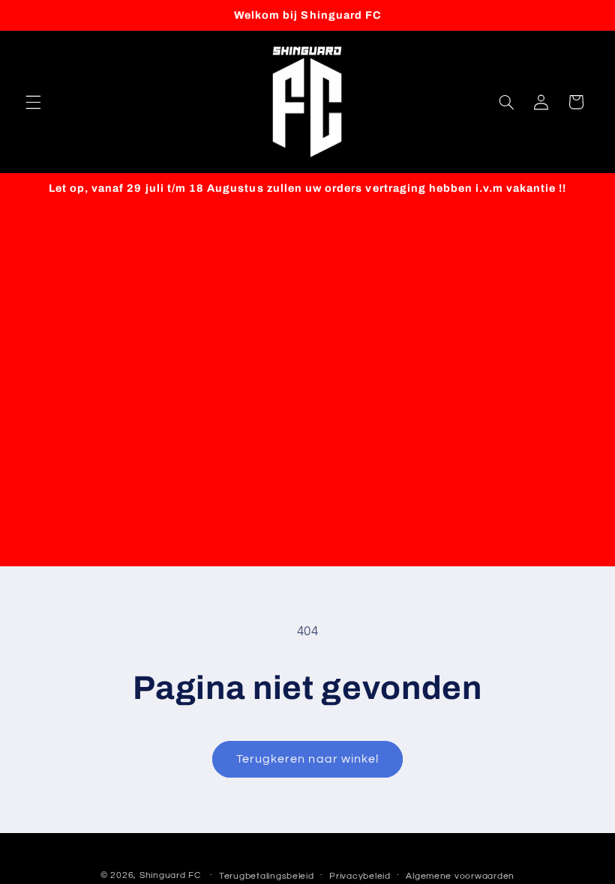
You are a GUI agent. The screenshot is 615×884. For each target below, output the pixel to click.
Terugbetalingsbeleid (266, 876)
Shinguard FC (170, 875)
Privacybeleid (360, 876)
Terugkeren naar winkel (307, 759)
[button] (33, 102)
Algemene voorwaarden (460, 876)
